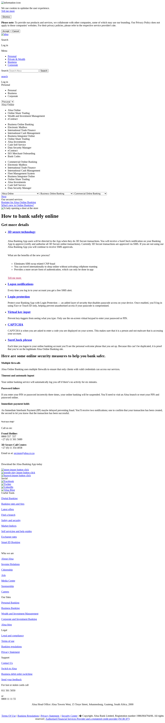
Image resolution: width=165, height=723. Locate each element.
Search (44, 71)
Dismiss (6, 17)
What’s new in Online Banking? (17, 205)
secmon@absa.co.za (24, 453)
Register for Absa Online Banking (18, 202)
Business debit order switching (16, 674)
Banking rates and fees (12, 504)
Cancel (15, 31)
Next (3, 196)
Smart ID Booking (10, 542)
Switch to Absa (9, 668)
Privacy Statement (10, 652)
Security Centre (69, 715)
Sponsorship (7, 586)
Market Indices (8, 525)
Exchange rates (9, 536)
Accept (6, 31)
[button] (22, 232)
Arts (3, 575)
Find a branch (8, 514)
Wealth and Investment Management (19, 613)
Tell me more (8, 11)
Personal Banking (10, 602)
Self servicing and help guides (16, 531)
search (4, 76)
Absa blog (6, 624)
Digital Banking (9, 498)
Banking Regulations (28, 715)
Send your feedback (11, 679)
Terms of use (7, 641)
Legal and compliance (12, 635)
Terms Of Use (8, 715)
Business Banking (10, 608)
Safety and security (11, 520)
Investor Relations (10, 564)
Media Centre (8, 580)
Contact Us (7, 663)
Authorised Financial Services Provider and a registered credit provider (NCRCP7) (88, 719)
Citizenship (7, 569)
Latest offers (7, 509)
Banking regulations (11, 646)
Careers (5, 591)
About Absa (7, 558)
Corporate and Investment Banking (19, 619)
